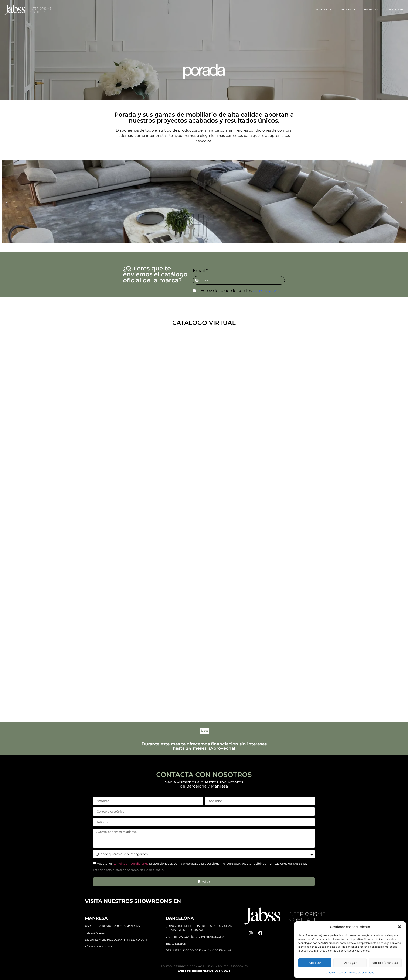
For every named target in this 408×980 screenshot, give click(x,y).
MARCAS (346, 9)
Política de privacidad (361, 972)
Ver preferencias (385, 963)
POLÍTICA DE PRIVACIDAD (178, 966)
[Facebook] (260, 933)
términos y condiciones (130, 863)
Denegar (350, 963)
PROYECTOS (371, 9)
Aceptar (315, 963)
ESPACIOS (322, 9)
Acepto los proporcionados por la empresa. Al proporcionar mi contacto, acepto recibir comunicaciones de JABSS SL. (202, 863)
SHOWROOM (395, 9)
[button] (399, 927)
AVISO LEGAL (206, 966)
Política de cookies (335, 972)
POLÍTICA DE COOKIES (233, 966)
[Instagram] (250, 933)
